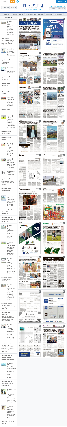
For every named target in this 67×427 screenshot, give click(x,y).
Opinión (21, 14)
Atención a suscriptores (58, 6)
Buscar (14, 7)
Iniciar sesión (61, 8)
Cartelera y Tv (59, 14)
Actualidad (14, 14)
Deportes (41, 14)
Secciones (6, 7)
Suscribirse (53, 8)
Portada (6, 14)
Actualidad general (31, 14)
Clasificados (49, 14)
